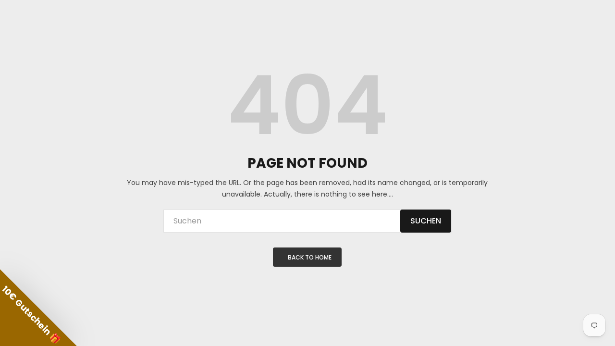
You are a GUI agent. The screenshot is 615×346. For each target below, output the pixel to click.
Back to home (310, 257)
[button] (38, 307)
